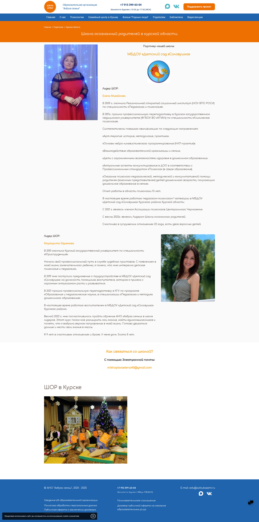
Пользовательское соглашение (136, 500)
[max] (203, 495)
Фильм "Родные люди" (135, 17)
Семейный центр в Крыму (103, 17)
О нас (63, 17)
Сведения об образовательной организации (71, 500)
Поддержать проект (199, 6)
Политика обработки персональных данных (70, 505)
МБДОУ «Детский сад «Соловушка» (158, 54)
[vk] (211, 495)
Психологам (77, 17)
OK (93, 516)
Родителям (159, 17)
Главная (50, 17)
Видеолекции (195, 17)
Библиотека (176, 17)
